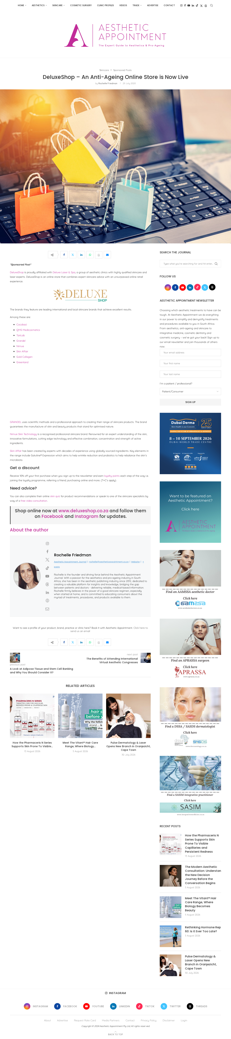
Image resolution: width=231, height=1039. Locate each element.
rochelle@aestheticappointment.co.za (109, 561)
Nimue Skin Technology (23, 434)
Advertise (152, 5)
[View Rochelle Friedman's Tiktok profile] (47, 568)
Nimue (20, 346)
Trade (135, 5)
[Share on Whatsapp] (90, 254)
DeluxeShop (17, 272)
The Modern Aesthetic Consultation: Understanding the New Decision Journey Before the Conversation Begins (203, 875)
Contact (169, 5)
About (47, 1020)
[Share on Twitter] (72, 254)
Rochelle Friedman (107, 83)
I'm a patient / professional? (176, 383)
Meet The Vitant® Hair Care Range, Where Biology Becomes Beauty (200, 904)
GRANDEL (15, 422)
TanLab (20, 335)
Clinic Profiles (105, 5)
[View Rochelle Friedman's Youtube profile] (47, 576)
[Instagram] (181, 5)
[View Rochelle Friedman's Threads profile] (47, 584)
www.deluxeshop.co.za (83, 511)
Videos (123, 5)
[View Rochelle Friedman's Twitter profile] (47, 560)
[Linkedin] (193, 5)
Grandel (20, 340)
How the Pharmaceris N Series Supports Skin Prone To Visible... (32, 744)
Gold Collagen (24, 356)
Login (184, 1020)
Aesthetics (38, 5)
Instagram (86, 516)
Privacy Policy (148, 1020)
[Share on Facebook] (64, 254)
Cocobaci (21, 324)
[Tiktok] (197, 5)
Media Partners (110, 1020)
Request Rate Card (85, 1020)
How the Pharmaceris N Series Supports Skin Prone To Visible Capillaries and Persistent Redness (202, 844)
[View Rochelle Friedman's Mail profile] (47, 609)
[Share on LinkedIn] (81, 254)
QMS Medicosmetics (28, 330)
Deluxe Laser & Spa (64, 272)
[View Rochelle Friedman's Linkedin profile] (47, 592)
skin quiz (55, 496)
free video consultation (34, 500)
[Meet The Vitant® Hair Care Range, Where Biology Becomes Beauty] (80, 716)
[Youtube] (189, 5)
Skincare (57, 5)
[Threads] (205, 5)
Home (21, 5)
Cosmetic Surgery (81, 5)
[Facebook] (185, 5)
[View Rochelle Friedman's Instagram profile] (47, 543)
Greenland (22, 362)
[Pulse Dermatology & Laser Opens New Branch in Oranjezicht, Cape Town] (128, 716)
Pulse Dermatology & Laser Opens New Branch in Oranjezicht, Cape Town (128, 746)
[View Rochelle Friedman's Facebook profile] (47, 552)
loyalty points (112, 475)
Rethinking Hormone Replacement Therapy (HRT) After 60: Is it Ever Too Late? (203, 929)
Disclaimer (169, 1020)
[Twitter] (201, 5)
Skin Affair (22, 351)
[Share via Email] (107, 254)
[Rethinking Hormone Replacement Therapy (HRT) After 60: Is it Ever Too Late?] (170, 936)
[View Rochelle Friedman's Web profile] (47, 601)
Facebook (53, 516)
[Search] (211, 5)
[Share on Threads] (98, 254)
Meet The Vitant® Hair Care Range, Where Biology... (80, 744)
